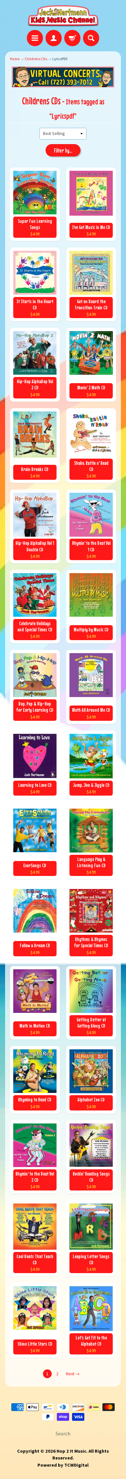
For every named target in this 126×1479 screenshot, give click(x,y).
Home (14, 59)
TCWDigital (76, 1465)
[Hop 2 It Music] (63, 16)
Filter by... (63, 150)
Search (63, 1433)
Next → (73, 1374)
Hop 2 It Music (71, 1451)
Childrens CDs (36, 59)
